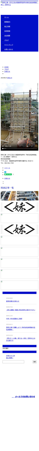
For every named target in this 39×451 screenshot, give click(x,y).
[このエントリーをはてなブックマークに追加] (5, 172)
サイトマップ (8, 45)
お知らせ (9, 78)
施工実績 (7, 26)
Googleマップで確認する (9, 434)
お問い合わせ (8, 49)
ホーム (6, 17)
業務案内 (7, 22)
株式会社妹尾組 (6, 424)
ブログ (6, 40)
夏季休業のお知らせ (12, 301)
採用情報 (7, 31)
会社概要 (7, 35)
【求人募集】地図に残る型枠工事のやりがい (20, 310)
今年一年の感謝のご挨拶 (14, 318)
